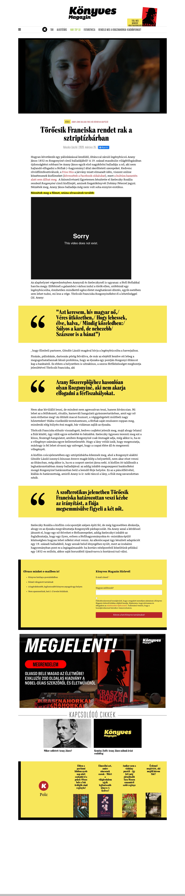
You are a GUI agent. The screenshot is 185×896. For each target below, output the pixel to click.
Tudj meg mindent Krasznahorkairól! (135, 23)
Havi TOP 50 (76, 30)
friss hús (90, 122)
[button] (19, 29)
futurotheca (90, 30)
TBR (52, 30)
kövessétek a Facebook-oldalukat (84, 176)
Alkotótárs (63, 30)
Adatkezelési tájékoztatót (117, 606)
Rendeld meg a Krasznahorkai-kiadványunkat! (120, 30)
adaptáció (104, 122)
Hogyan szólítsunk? (105, 588)
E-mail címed (102, 577)
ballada (84, 122)
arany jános (76, 122)
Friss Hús (67, 172)
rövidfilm (97, 122)
